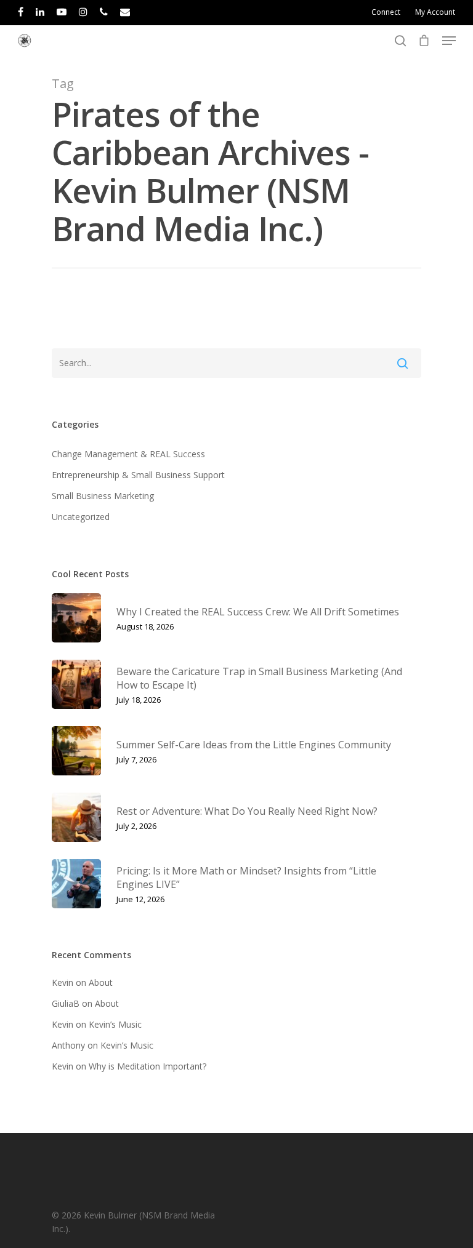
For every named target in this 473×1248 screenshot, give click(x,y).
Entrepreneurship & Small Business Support (138, 475)
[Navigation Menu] (449, 40)
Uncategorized (81, 516)
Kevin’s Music (115, 1024)
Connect (385, 12)
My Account (435, 12)
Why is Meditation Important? (147, 1066)
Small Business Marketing (103, 496)
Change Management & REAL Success (128, 454)
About (101, 982)
